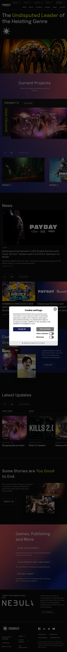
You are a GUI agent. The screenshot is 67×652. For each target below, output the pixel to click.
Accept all (22, 329)
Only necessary (45, 329)
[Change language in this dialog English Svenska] (55, 309)
